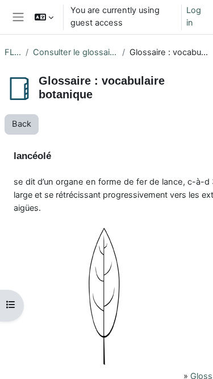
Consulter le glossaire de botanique (75, 52)
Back (21, 124)
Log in (193, 16)
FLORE (13, 52)
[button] (44, 17)
